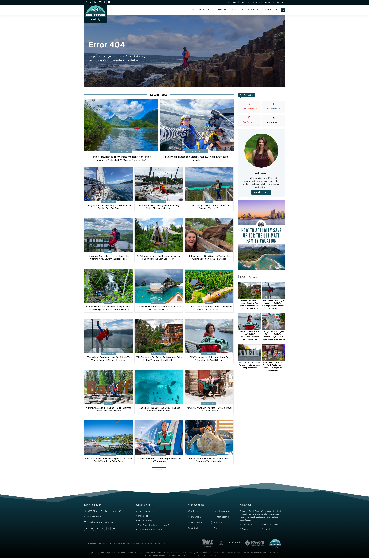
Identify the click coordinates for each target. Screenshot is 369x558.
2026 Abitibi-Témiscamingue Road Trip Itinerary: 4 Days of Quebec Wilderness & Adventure (108, 308)
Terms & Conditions (135, 543)
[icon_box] (249, 109)
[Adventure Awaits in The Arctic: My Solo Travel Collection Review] (209, 387)
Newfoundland (221, 516)
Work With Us (271, 524)
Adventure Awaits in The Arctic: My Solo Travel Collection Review (209, 409)
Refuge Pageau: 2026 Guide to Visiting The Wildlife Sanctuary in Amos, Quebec (209, 257)
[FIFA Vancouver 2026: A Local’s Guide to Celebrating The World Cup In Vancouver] (209, 336)
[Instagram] (91, 2)
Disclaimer (162, 543)
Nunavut (218, 522)
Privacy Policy (150, 543)
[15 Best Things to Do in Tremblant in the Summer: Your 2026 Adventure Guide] (209, 184)
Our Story (247, 524)
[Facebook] (86, 2)
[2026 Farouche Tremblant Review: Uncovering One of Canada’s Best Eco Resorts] (159, 235)
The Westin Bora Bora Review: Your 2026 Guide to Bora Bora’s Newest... (159, 308)
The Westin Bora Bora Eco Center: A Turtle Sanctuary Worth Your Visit (209, 460)
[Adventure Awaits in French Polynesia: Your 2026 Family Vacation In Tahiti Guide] (108, 437)
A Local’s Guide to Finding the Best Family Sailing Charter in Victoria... (158, 207)
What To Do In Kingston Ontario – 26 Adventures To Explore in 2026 (249, 365)
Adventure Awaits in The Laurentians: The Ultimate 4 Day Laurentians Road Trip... (109, 257)
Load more (158, 469)
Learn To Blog (145, 520)
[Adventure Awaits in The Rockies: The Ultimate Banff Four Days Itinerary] (108, 387)
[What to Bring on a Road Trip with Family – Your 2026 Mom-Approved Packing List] (273, 352)
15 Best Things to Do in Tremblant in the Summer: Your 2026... (209, 207)
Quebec (209, 201)
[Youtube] (109, 2)
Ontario (195, 528)
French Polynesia (158, 302)
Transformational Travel (150, 529)
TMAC (267, 529)
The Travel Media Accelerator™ (153, 525)
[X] (104, 2)
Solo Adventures (209, 404)
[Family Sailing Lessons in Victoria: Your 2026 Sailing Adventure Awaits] (197, 125)
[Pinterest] (100, 2)
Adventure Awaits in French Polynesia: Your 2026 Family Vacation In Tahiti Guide (108, 460)
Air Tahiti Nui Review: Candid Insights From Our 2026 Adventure (159, 460)
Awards (245, 529)
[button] (283, 10)
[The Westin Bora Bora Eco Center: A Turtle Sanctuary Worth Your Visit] (209, 437)
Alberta (108, 404)
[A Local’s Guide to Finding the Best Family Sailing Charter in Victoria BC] (159, 184)
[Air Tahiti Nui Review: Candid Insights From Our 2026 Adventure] (159, 437)
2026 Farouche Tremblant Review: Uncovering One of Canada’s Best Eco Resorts (158, 257)
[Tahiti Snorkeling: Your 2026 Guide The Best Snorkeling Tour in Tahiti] (159, 387)
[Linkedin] (95, 2)
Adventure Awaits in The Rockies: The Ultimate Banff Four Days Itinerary (108, 409)
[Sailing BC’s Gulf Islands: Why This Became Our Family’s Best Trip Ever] (108, 184)
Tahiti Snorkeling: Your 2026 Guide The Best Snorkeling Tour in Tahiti (159, 409)
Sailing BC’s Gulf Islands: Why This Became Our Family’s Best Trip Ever (108, 207)
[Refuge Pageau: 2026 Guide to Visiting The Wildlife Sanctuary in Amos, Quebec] (209, 235)
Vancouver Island (158, 353)
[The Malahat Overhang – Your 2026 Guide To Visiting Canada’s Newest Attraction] (108, 336)
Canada (208, 302)
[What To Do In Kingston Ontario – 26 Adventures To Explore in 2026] (249, 352)
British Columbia (121, 151)
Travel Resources (146, 511)
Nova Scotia (197, 522)
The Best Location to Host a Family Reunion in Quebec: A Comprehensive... (209, 308)
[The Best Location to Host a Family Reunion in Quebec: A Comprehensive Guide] (209, 286)
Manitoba (196, 516)
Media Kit (143, 515)
